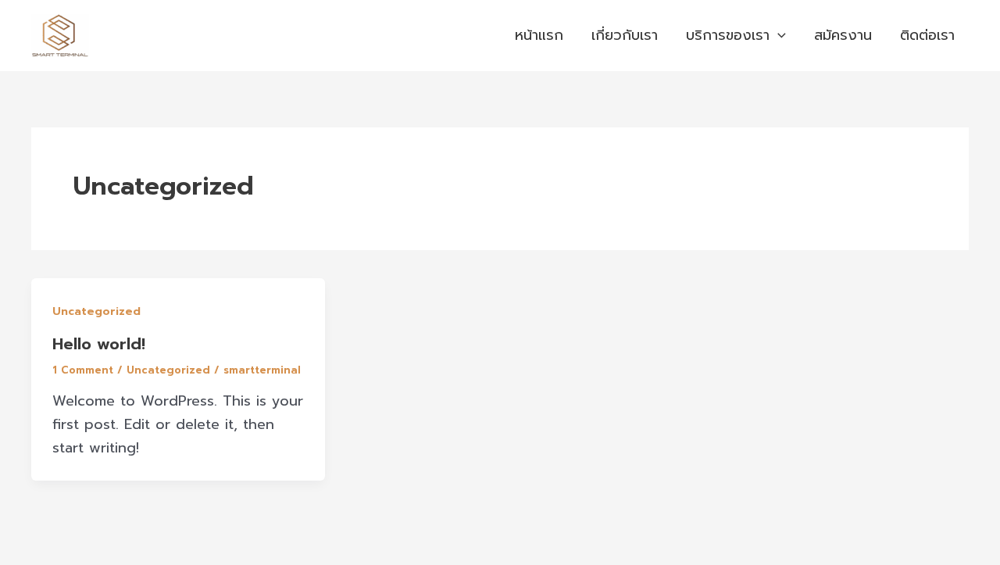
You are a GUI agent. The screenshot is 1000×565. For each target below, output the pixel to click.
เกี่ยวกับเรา (624, 35)
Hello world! (98, 344)
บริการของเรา (728, 35)
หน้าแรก (539, 35)
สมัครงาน (843, 35)
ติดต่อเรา (927, 35)
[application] (778, 35)
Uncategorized (96, 311)
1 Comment (82, 370)
